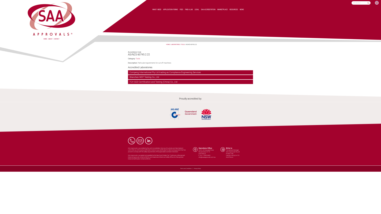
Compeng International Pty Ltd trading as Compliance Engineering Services (165, 72)
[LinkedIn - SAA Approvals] (148, 140)
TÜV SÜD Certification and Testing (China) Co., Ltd (153, 82)
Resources (234, 10)
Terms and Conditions (186, 168)
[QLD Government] (191, 113)
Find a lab (189, 10)
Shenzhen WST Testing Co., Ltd (144, 77)
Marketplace (222, 10)
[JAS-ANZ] (174, 114)
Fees (181, 10)
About (50, 39)
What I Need (156, 10)
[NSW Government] (206, 114)
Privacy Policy (197, 168)
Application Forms (170, 10)
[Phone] (131, 140)
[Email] (140, 140)
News (242, 10)
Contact (56, 39)
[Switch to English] (376, 2)
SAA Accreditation (208, 10)
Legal (197, 10)
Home (45, 39)
